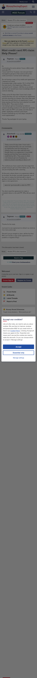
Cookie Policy (15, 331)
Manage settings (18, 358)
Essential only (18, 352)
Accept (18, 347)
